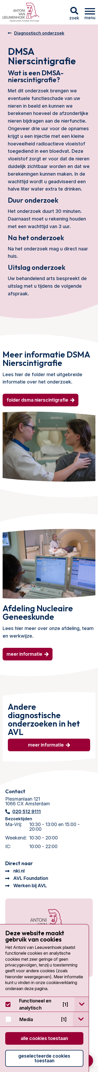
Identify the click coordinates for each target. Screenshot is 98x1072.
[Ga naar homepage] (21, 12)
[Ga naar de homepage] (41, 922)
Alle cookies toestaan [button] (44, 1038)
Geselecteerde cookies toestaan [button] (44, 1058)
